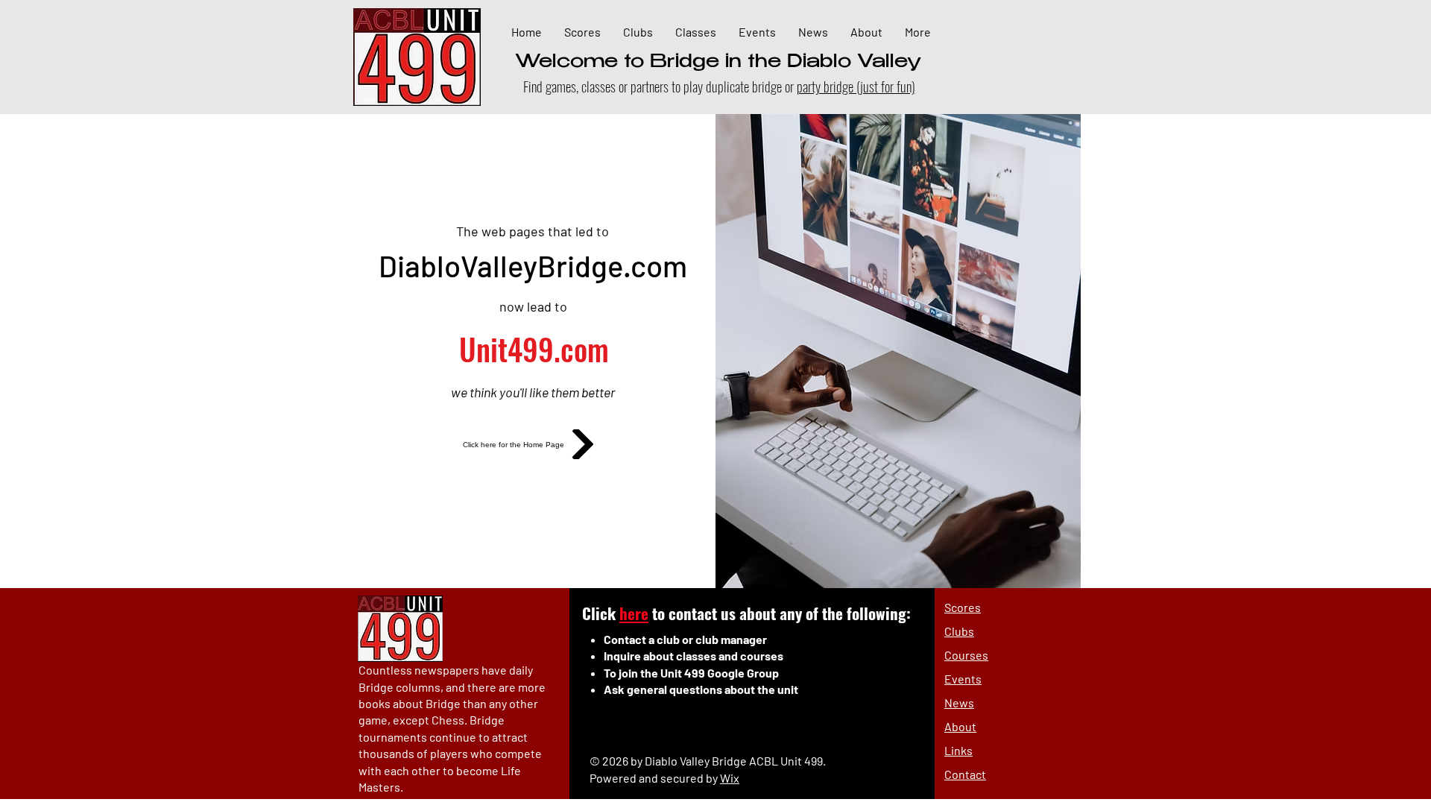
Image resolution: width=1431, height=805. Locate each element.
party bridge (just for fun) (856, 85)
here (633, 613)
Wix (729, 778)
